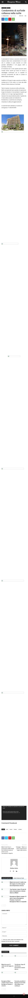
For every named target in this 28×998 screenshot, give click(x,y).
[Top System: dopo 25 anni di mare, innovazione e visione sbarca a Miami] (5, 891)
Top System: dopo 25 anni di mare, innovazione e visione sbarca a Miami (18, 891)
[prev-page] (2, 905)
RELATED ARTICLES (7, 878)
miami (11, 829)
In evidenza (7, 5)
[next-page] (5, 905)
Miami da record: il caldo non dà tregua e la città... (7, 966)
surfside (20, 829)
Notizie (8, 7)
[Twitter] (6, 19)
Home (2, 5)
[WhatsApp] (13, 19)
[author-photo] (14, 866)
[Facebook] (2, 19)
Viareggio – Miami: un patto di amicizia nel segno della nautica (21, 848)
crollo (7, 829)
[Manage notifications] (24, 994)
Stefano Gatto (6, 15)
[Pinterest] (9, 19)
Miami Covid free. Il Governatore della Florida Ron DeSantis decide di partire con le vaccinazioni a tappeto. (7, 850)
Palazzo (15, 829)
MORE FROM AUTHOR (19, 878)
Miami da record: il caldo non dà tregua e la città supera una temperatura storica (18, 883)
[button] (2, 2)
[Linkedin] (17, 871)
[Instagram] (14, 871)
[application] (14, 813)
